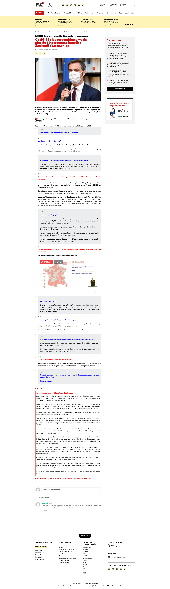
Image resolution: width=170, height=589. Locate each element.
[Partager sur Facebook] (40, 53)
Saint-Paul (86, 551)
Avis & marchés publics (113, 5)
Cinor (84, 568)
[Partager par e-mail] (36, 53)
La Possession (87, 558)
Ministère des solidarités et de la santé (56, 126)
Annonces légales (102, 5)
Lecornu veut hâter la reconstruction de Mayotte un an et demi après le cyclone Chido (111, 22)
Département (87, 547)
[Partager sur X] (44, 53)
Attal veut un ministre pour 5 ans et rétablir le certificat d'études (117, 82)
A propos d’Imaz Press (55, 586)
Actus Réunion (56, 13)
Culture (61, 556)
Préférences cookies (99, 586)
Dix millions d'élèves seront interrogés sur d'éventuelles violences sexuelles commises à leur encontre (65, 22)
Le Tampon (86, 564)
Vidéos (79, 13)
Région (85, 560)
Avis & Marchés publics (91, 583)
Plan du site (77, 586)
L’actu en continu (40, 546)
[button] (39, 13)
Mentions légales (86, 586)
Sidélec (85, 573)
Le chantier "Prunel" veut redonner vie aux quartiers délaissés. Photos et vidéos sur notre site (42, 22)
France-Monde (69, 13)
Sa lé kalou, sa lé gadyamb (67, 558)
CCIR (84, 554)
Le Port (85, 562)
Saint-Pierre (86, 556)
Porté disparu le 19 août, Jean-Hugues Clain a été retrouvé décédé (88, 21)
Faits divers (89, 13)
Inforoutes (99, 13)
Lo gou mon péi (64, 560)
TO (83, 566)
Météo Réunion (111, 13)
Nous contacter (67, 586)
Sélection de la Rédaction (67, 549)
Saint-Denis (86, 549)
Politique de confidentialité (114, 586)
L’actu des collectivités (126, 13)
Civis (84, 571)
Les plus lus (62, 554)
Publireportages (64, 562)
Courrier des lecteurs (123, 5)
